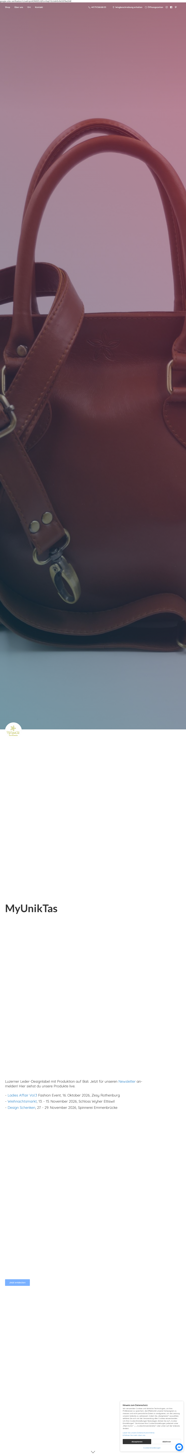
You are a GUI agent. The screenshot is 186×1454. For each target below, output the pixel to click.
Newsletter (127, 1081)
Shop (7, 7)
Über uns (18, 7)
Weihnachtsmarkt (22, 1101)
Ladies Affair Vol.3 (22, 1095)
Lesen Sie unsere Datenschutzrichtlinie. (139, 1433)
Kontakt (39, 7)
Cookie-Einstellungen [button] (152, 1448)
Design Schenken (21, 1107)
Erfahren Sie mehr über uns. (134, 1435)
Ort (29, 7)
